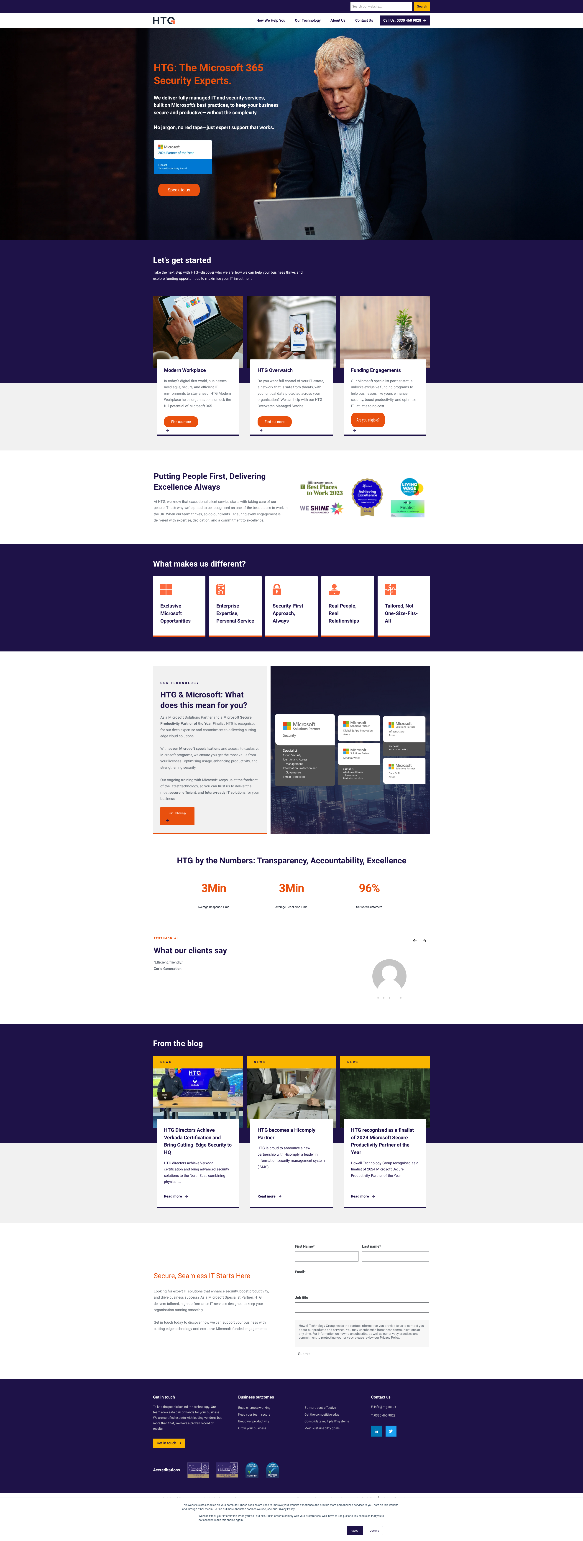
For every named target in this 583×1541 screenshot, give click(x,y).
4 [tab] (395, 998)
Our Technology (308, 20)
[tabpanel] (389, 976)
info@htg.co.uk (385, 1407)
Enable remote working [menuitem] (254, 1407)
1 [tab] (378, 998)
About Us (337, 20)
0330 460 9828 (385, 1415)
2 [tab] (384, 998)
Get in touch (166, 1443)
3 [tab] (389, 998)
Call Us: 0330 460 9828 (402, 20)
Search (422, 6)
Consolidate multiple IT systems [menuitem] (326, 1421)
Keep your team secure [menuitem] (254, 1414)
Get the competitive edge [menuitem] (321, 1414)
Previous (415, 941)
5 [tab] (401, 998)
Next (424, 941)
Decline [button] (374, 1530)
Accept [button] (355, 1530)
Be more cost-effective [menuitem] (320, 1407)
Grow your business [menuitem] (252, 1428)
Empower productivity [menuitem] (253, 1421)
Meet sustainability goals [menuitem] (322, 1428)
